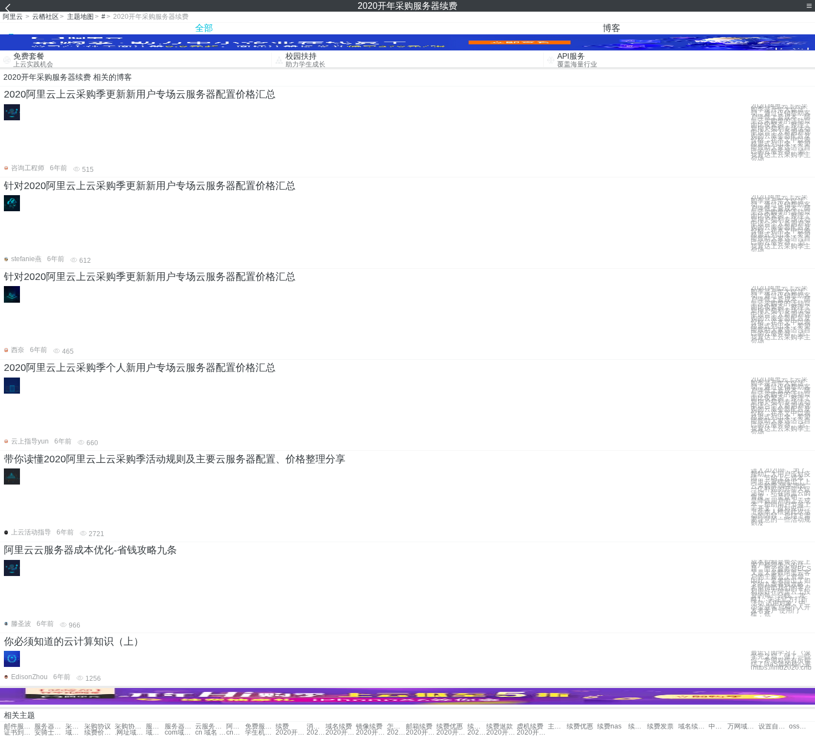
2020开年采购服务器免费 (340, 733)
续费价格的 (99, 733)
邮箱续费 (419, 726)
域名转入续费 (74, 733)
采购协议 (74, 726)
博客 (611, 28)
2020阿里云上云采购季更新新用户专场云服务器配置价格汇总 (140, 94)
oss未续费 (798, 726)
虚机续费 (530, 726)
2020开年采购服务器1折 (421, 733)
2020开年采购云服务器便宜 (396, 733)
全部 (204, 28)
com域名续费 (180, 733)
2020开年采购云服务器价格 (476, 733)
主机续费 (557, 726)
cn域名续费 (235, 733)
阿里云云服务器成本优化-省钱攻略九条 (90, 549)
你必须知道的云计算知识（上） (74, 641)
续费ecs (637, 726)
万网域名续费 (742, 726)
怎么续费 (396, 726)
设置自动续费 (773, 726)
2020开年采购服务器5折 (291, 733)
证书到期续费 (19, 733)
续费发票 (660, 726)
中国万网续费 (718, 726)
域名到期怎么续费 (155, 733)
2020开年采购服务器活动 (532, 733)
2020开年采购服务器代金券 (316, 733)
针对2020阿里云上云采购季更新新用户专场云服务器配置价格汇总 (150, 185)
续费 (282, 726)
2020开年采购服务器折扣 (371, 733)
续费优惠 (449, 726)
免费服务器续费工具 (260, 726)
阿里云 (13, 17)
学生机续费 (260, 733)
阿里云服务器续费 (235, 726)
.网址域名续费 (130, 733)
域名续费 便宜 (693, 726)
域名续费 (338, 726)
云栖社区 (45, 17)
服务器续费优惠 (180, 726)
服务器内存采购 (49, 726)
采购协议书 (130, 726)
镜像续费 (369, 726)
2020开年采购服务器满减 (451, 733)
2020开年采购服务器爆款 (501, 733)
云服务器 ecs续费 (210, 726)
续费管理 (476, 726)
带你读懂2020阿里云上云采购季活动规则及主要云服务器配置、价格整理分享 (174, 459)
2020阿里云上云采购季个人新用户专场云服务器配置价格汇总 (140, 367)
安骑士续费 (49, 733)
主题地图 (80, 17)
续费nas (609, 726)
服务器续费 (155, 726)
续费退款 (499, 726)
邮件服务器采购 (19, 726)
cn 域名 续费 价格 (210, 733)
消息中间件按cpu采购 (316, 726)
